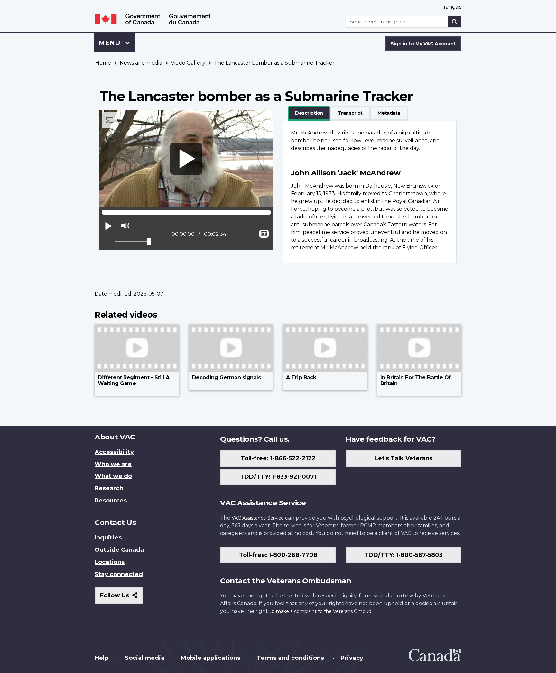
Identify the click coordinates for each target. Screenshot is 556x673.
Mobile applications (210, 657)
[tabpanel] (370, 192)
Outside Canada (119, 549)
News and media (141, 63)
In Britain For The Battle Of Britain (415, 380)
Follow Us (121, 598)
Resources (111, 500)
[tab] (309, 113)
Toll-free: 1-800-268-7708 (278, 554)
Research (109, 488)
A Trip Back (301, 377)
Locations (110, 562)
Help (101, 657)
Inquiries (108, 537)
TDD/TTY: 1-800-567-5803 (403, 554)
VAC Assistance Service (258, 518)
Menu (110, 43)
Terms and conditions (290, 657)
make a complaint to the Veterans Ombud (323, 611)
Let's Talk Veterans (403, 458)
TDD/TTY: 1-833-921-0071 (278, 476)
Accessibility (114, 452)
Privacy (351, 657)
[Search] (454, 22)
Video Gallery (188, 63)
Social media (144, 657)
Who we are (113, 464)
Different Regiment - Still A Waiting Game (133, 380)
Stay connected (119, 574)
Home (103, 63)
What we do (113, 476)
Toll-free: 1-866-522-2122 (278, 458)
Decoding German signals (226, 377)
